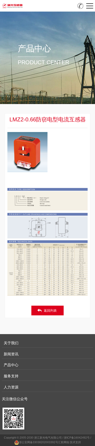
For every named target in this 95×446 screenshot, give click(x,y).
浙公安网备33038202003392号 (38, 442)
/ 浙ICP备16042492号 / (76, 437)
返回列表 (50, 310)
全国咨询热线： (80, 6)
